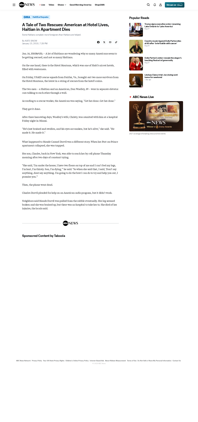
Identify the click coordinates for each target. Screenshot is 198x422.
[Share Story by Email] (110, 42)
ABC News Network (23, 361)
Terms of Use (131, 361)
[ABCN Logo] (27, 5)
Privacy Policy (37, 361)
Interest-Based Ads (97, 361)
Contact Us (177, 361)
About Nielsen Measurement (115, 361)
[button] (14, 5)
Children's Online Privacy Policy (77, 361)
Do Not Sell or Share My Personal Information (154, 361)
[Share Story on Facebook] (98, 42)
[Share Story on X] (104, 42)
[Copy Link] (116, 42)
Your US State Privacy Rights (53, 361)
